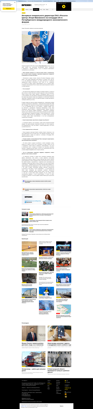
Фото (48, 385)
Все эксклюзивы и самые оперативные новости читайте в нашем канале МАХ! (38, 182)
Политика (58, 380)
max (66, 389)
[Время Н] (27, 5)
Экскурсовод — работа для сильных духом (33, 368)
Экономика (58, 382)
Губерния (58, 388)
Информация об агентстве (26, 398)
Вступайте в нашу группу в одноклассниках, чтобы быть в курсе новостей (38, 190)
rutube (65, 389)
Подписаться (8, 8)
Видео (49, 388)
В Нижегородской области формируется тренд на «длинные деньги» (58, 369)
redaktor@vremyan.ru (27, 395)
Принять (61, 406)
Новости (49, 380)
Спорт (57, 385)
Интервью (50, 383)
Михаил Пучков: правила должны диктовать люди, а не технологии (32, 343)
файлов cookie (24, 406)
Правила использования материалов (28, 399)
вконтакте (65, 387)
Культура (57, 387)
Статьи (49, 382)
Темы (49, 387)
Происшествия (58, 390)
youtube (66, 387)
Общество (58, 383)
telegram (68, 387)
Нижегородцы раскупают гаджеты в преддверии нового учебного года (59, 343)
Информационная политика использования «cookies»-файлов (32, 401)
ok (70, 387)
